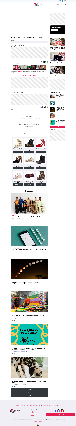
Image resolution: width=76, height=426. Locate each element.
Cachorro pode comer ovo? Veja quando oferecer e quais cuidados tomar (29, 381)
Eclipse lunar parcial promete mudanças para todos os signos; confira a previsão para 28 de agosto (27, 283)
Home (13, 8)
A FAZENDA (21, 405)
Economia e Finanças (15, 248)
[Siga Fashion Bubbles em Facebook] (26, 126)
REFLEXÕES (55, 405)
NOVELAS (38, 405)
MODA (41, 405)
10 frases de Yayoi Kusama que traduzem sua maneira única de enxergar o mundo (28, 316)
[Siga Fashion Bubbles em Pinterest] (32, 126)
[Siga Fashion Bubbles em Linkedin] (31, 126)
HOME (17, 405)
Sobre (32, 411)
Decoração (52, 8)
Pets (12, 379)
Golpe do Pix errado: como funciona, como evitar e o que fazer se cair (29, 250)
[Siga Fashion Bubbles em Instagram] (29, 126)
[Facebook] (59, 1)
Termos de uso (40, 421)
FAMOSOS (34, 405)
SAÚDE (47, 405)
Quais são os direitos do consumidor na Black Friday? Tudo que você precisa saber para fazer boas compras (57, 62)
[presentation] (29, 203)
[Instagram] (62, 1)
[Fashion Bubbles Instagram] (29, 67)
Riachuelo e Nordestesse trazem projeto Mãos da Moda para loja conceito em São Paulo (28, 217)
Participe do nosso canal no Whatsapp (29, 75)
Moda (12, 35)
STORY (58, 405)
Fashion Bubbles (16, 59)
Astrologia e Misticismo (16, 281)
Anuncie (32, 413)
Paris (12, 41)
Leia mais (14, 287)
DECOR (50, 405)
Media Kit (32, 412)
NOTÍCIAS (30, 405)
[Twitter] (60, 1)
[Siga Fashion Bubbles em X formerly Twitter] (27, 126)
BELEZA (44, 405)
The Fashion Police (19, 71)
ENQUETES (26, 405)
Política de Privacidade (36, 421)
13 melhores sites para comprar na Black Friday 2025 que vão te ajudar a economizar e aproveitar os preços (57, 76)
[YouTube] (64, 1)
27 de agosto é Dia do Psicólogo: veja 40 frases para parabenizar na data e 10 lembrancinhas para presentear (28, 348)
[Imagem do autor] (11, 59)
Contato (32, 415)
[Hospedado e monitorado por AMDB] (38, 425)
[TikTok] (65, 1)
